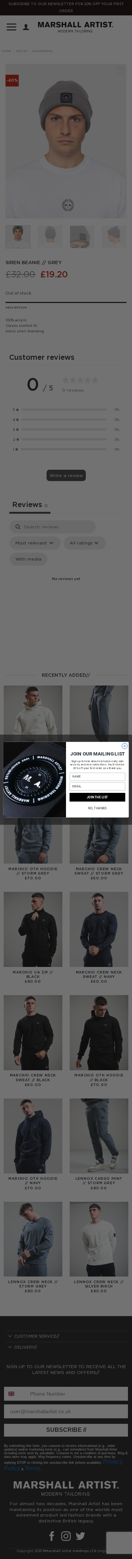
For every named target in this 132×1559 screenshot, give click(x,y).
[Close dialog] (124, 746)
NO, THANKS (97, 808)
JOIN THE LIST (97, 797)
